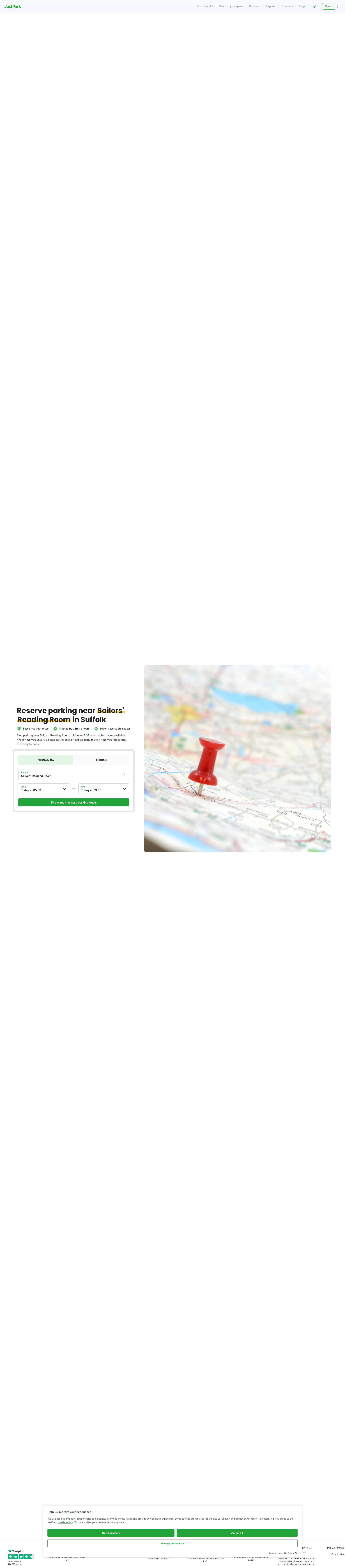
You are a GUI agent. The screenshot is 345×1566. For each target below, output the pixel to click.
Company (287, 6)
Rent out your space (231, 6)
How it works (205, 6)
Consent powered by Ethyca (281, 1553)
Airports (270, 6)
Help (302, 6)
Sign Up (329, 6)
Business (254, 6)
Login (313, 6)
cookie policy (65, 1522)
